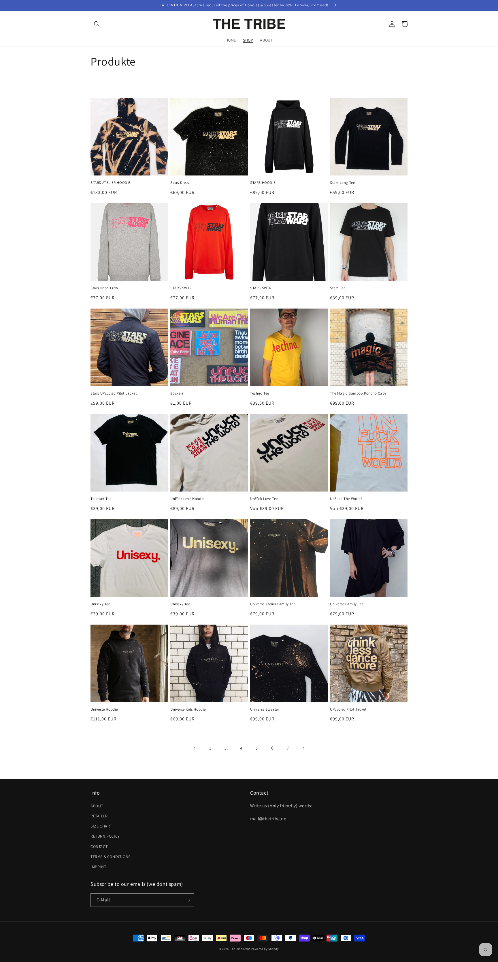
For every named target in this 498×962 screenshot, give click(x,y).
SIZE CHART (101, 826)
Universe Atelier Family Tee (272, 604)
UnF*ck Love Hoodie (187, 498)
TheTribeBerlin (240, 949)
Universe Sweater (264, 709)
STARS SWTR (181, 288)
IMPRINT (98, 866)
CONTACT (98, 846)
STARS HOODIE (263, 182)
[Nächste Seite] (303, 748)
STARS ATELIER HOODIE (110, 182)
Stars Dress (179, 182)
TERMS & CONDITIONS (110, 856)
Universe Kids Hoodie (188, 709)
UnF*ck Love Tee (264, 498)
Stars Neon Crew (104, 288)
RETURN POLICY (105, 836)
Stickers (177, 393)
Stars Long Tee (342, 182)
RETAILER (99, 816)
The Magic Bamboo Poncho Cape (358, 393)
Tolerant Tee (100, 498)
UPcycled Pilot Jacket (348, 709)
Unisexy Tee (100, 604)
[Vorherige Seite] (194, 748)
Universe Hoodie (104, 709)
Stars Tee (337, 288)
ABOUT (96, 805)
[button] (96, 24)
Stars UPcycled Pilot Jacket (113, 393)
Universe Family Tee (346, 604)
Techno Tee (259, 393)
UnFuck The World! (346, 498)
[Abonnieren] (187, 900)
